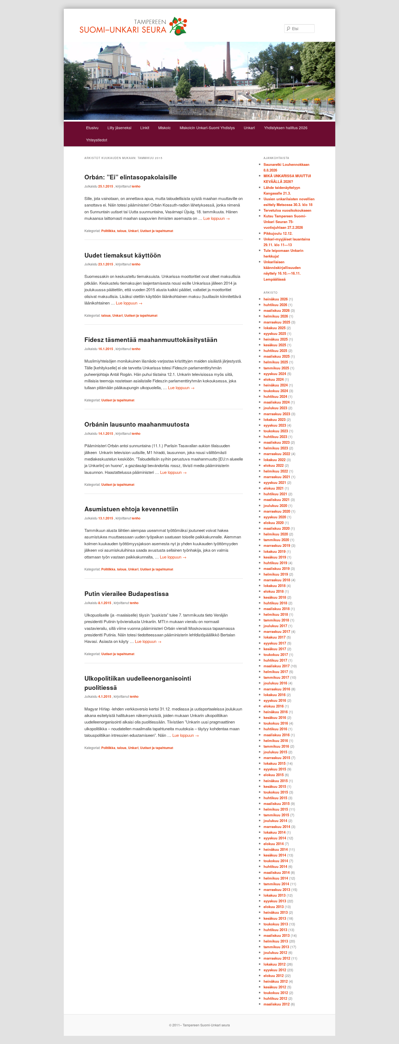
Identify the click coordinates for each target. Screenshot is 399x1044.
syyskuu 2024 (275, 373)
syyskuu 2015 (275, 769)
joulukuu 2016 (275, 683)
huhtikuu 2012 (275, 998)
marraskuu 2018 (277, 579)
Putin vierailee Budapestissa (126, 593)
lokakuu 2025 (275, 327)
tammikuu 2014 (276, 883)
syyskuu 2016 (275, 700)
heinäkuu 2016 (276, 711)
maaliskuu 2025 (277, 356)
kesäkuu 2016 (275, 717)
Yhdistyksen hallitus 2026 (286, 127)
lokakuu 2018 (275, 585)
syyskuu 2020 (275, 516)
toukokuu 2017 (276, 654)
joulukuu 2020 (275, 505)
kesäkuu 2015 (275, 786)
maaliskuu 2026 (277, 310)
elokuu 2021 (274, 488)
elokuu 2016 (274, 706)
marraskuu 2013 (277, 889)
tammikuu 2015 (276, 814)
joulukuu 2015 (275, 751)
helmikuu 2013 (276, 941)
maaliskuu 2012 (277, 1004)
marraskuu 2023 (277, 413)
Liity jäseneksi (119, 127)
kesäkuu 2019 (275, 557)
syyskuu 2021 (275, 482)
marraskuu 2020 (277, 511)
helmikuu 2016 (276, 740)
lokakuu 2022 (275, 459)
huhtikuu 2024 (275, 396)
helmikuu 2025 (276, 361)
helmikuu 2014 (276, 878)
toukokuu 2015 (276, 792)
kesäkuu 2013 (275, 918)
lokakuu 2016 (275, 694)
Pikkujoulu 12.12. (278, 233)
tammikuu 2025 (276, 367)
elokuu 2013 (274, 906)
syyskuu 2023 (275, 425)
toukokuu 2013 (276, 923)
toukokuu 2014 (276, 860)
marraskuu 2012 (277, 958)
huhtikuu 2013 (275, 929)
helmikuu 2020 (276, 534)
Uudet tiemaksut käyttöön (122, 255)
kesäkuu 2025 (275, 344)
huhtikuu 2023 (275, 436)
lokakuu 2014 (275, 832)
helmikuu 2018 (276, 614)
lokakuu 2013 (275, 895)
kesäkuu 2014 (275, 855)
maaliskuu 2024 (277, 402)
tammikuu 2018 (276, 620)
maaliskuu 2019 (277, 568)
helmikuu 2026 (276, 316)
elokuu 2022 (274, 465)
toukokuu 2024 (276, 390)
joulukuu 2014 (275, 820)
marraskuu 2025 (277, 322)
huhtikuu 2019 (275, 562)
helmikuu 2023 (276, 447)
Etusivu (92, 127)
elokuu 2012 (274, 975)
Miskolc (164, 127)
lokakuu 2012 (275, 964)
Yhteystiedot (96, 139)
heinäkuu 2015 (276, 780)
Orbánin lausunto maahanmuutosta (136, 424)
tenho (136, 186)
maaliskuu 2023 (277, 442)
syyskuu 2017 (275, 643)
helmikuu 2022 (276, 471)
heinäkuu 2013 (276, 912)
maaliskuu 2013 (277, 935)
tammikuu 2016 (276, 746)
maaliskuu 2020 (277, 528)
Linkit (144, 127)
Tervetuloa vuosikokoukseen (287, 210)
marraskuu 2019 (277, 545)
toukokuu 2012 (276, 992)
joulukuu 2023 (275, 407)
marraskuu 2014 (277, 826)
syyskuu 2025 (275, 333)
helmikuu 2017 (276, 671)
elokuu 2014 (274, 843)
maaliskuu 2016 (277, 734)
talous (121, 230)
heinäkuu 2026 (276, 299)
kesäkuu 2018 (275, 597)
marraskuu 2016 (277, 688)
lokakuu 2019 (275, 551)
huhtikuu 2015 (275, 797)
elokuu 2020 (274, 522)
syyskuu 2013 (275, 900)
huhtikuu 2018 (275, 602)
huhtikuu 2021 (275, 493)
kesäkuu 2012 (275, 986)
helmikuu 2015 (276, 809)
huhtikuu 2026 (275, 304)
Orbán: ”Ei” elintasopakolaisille (130, 177)
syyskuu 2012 (275, 969)
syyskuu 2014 (275, 837)
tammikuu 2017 (276, 677)
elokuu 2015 (274, 774)
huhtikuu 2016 (275, 728)
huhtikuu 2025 (275, 350)
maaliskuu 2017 (277, 665)
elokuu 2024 (274, 379)
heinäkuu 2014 (276, 849)
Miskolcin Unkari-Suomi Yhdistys (207, 127)
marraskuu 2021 (277, 476)
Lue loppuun (216, 218)
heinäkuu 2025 (276, 339)
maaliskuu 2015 (277, 803)
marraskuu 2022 (277, 453)
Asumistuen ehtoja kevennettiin (131, 508)
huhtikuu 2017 (275, 660)
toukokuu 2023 (276, 430)
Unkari (249, 127)
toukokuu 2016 (276, 723)
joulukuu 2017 (275, 625)
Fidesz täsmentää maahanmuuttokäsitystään (150, 339)
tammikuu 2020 (276, 539)
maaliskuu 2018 (277, 608)
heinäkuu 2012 (276, 981)
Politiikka (108, 230)
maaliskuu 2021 (277, 499)
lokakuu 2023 (275, 419)
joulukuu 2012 (275, 952)
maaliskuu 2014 (277, 872)
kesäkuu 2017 (275, 648)
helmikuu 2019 (276, 574)
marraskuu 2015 (277, 757)
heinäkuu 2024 (276, 385)
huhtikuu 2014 (275, 866)
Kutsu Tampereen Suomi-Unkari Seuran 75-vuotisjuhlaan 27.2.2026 (285, 221)
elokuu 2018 (274, 591)
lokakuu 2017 (275, 637)
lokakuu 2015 (275, 763)
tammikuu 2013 (276, 946)
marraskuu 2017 (277, 631)
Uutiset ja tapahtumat (156, 230)
